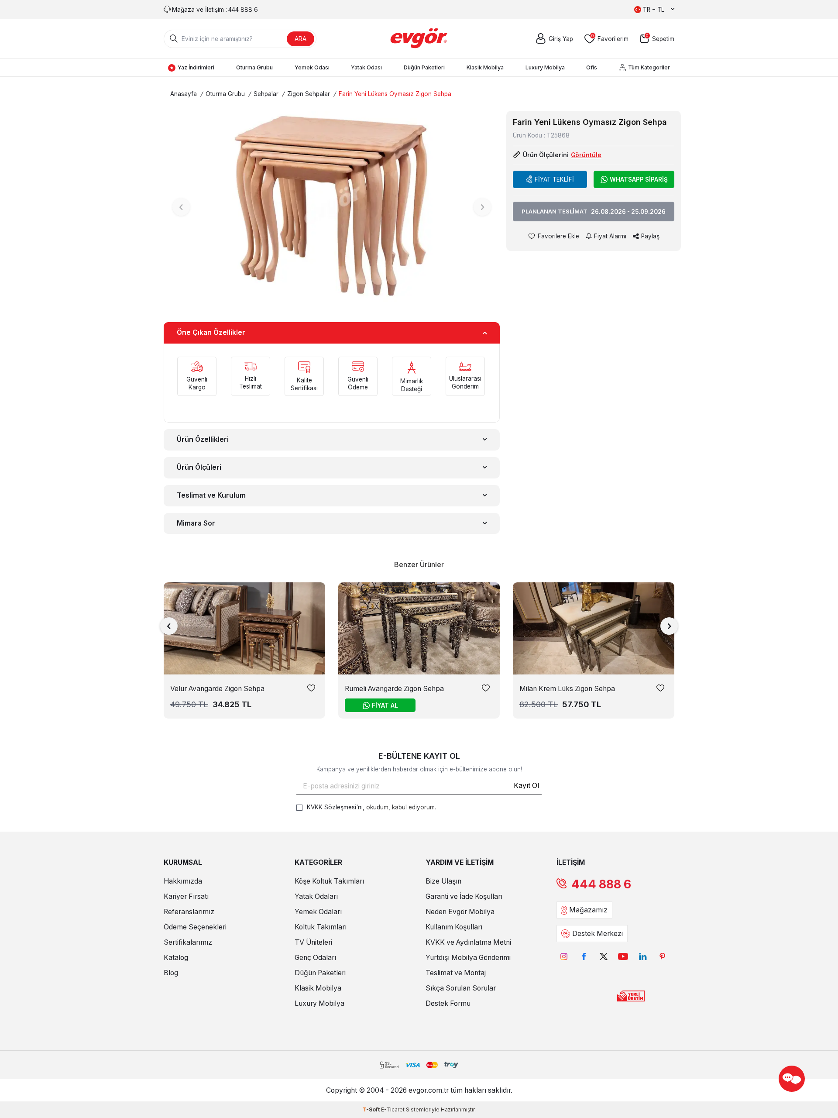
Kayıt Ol (526, 785)
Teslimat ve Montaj (456, 973)
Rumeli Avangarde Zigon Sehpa (394, 689)
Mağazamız (588, 910)
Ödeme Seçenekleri (195, 927)
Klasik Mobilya (485, 67)
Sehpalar (266, 93)
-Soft (372, 1109)
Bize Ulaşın (443, 881)
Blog (171, 973)
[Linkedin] (642, 956)
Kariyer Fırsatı (186, 896)
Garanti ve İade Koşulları (464, 896)
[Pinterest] (662, 956)
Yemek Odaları (318, 912)
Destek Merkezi (597, 933)
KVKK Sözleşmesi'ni (335, 807)
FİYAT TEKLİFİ (554, 179)
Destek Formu (448, 1003)
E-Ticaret (393, 1109)
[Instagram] (564, 956)
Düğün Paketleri (424, 67)
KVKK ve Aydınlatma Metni (468, 942)
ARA (300, 38)
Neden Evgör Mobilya (460, 912)
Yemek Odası (312, 67)
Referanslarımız (189, 912)
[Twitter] (603, 956)
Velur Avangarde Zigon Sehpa (217, 689)
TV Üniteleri (313, 942)
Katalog (176, 957)
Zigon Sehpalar (308, 93)
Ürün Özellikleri (203, 439)
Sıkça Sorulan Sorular (461, 988)
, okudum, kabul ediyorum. (371, 807)
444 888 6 (601, 884)
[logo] (419, 39)
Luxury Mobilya (545, 67)
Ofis (591, 67)
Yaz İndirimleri (196, 67)
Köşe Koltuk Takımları (329, 881)
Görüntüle (586, 154)
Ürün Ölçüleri (199, 467)
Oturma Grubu (254, 67)
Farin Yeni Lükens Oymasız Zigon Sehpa (395, 93)
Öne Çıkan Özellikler (211, 332)
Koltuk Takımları (321, 927)
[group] (332, 207)
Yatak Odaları (316, 896)
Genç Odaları (315, 957)
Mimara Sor (196, 523)
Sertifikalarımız (188, 942)
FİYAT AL (385, 705)
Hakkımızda (183, 881)
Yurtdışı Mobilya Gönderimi (468, 957)
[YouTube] (623, 956)
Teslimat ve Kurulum (211, 495)
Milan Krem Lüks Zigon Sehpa (567, 689)
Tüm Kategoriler (649, 67)
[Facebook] (583, 956)
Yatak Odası (366, 67)
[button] (181, 207)
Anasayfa (183, 93)
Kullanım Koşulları (454, 927)
